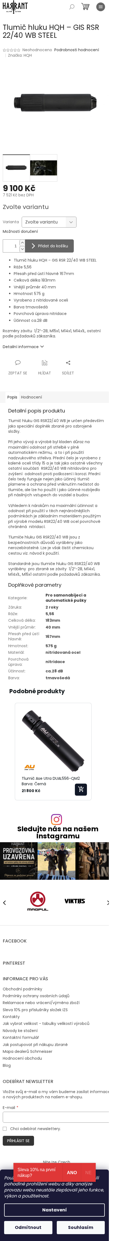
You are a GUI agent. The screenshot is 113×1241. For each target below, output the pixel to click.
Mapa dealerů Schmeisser (27, 1051)
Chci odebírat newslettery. (35, 1128)
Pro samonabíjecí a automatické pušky (66, 597)
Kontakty (11, 1016)
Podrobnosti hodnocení (76, 50)
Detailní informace (21, 346)
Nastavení (54, 1210)
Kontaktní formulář (21, 1037)
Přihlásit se (18, 1140)
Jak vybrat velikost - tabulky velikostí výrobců (46, 1023)
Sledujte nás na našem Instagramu (57, 832)
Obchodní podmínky (22, 989)
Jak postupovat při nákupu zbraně (35, 1044)
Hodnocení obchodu (22, 1058)
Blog (7, 1065)
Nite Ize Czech (56, 1162)
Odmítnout (28, 1227)
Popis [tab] (12, 397)
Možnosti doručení (20, 231)
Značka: (20, 55)
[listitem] (53, 751)
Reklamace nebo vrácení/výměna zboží (41, 1002)
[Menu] (100, 6)
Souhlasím (80, 1227)
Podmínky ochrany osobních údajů (36, 996)
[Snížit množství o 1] (22, 249)
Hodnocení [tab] (31, 397)
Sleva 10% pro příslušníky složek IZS (35, 1010)
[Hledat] (71, 6)
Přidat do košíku (53, 246)
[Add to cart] (81, 790)
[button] (8, 751)
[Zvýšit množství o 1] (22, 243)
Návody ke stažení (20, 1030)
